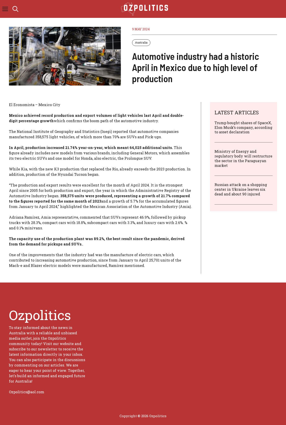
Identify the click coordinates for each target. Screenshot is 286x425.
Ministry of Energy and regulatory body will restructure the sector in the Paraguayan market (243, 158)
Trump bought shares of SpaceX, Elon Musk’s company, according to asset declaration (243, 127)
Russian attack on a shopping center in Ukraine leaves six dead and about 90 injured (240, 189)
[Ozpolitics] (145, 9)
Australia (141, 42)
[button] (15, 9)
